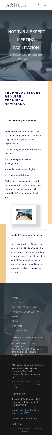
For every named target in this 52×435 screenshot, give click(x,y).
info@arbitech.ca (30, 410)
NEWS (15, 316)
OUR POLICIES (19, 330)
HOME (15, 298)
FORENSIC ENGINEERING (25, 312)
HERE (26, 413)
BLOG (15, 321)
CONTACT (17, 326)
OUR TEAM (17, 302)
